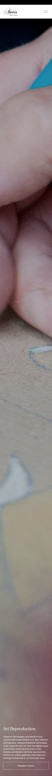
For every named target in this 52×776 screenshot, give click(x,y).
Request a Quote (26, 765)
